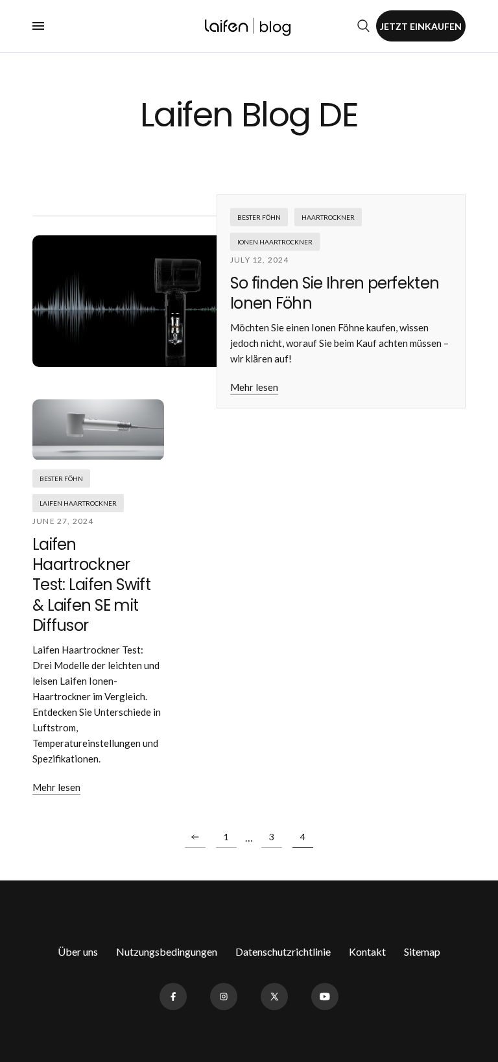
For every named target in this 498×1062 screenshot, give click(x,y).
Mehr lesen (254, 387)
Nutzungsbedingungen (166, 951)
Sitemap (422, 951)
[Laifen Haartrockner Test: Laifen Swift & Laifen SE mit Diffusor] (98, 429)
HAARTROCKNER (328, 217)
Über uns (78, 951)
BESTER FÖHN (259, 217)
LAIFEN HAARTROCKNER (78, 503)
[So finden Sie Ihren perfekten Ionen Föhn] (175, 301)
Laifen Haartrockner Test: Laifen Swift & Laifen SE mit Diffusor (91, 585)
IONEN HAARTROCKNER (275, 242)
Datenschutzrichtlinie (283, 951)
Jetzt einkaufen (421, 26)
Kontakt (367, 951)
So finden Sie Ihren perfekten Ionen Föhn (334, 293)
